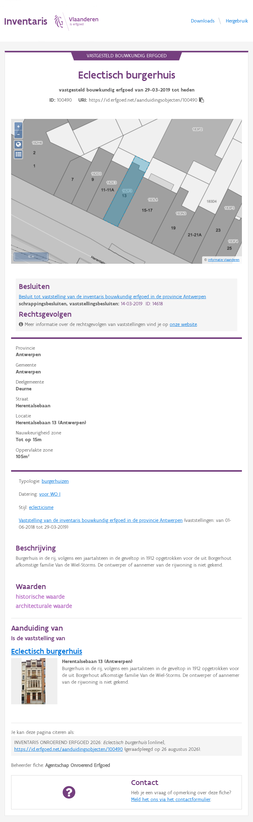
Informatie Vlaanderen (223, 260)
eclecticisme (41, 507)
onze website (183, 324)
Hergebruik (237, 20)
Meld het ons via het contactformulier (170, 799)
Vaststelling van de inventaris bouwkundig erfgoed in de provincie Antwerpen (101, 520)
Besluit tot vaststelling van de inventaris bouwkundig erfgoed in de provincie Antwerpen (112, 296)
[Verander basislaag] (18, 154)
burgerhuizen (55, 481)
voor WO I (49, 494)
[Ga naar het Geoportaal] (18, 145)
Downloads (202, 20)
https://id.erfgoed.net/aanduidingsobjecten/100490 (68, 749)
